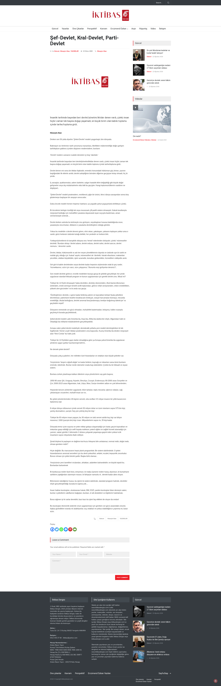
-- (147, 86)
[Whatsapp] (61, 529)
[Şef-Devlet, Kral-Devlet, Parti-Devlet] (89, 82)
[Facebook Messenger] (66, 529)
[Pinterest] (70, 529)
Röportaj (143, 28)
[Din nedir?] (152, 119)
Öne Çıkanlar (78, 28)
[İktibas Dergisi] (110, 17)
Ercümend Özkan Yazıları (99, 673)
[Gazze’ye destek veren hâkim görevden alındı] (138, 85)
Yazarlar (65, 28)
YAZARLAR (75, 51)
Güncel (55, 28)
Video (153, 28)
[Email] (75, 529)
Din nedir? (137, 136)
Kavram (103, 28)
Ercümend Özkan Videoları (141, 140)
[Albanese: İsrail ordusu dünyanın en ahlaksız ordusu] (138, 656)
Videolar (153, 140)
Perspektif (92, 28)
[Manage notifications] (215, 681)
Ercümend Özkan (118, 28)
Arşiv (133, 28)
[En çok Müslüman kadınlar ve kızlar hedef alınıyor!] (138, 55)
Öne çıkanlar (55, 673)
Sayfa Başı (163, 673)
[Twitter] (57, 529)
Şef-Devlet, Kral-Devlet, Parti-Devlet (84, 41)
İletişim (162, 28)
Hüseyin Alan (65, 51)
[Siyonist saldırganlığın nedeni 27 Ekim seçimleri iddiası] (138, 70)
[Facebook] (52, 529)
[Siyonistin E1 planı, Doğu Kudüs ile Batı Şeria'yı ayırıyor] (138, 641)
